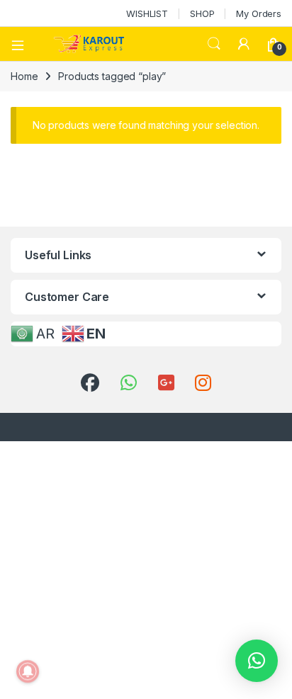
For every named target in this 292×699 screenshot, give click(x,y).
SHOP (202, 13)
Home (24, 76)
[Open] (23, 44)
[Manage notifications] (27, 671)
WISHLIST (147, 13)
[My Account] (244, 43)
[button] (256, 661)
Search (214, 44)
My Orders (258, 13)
